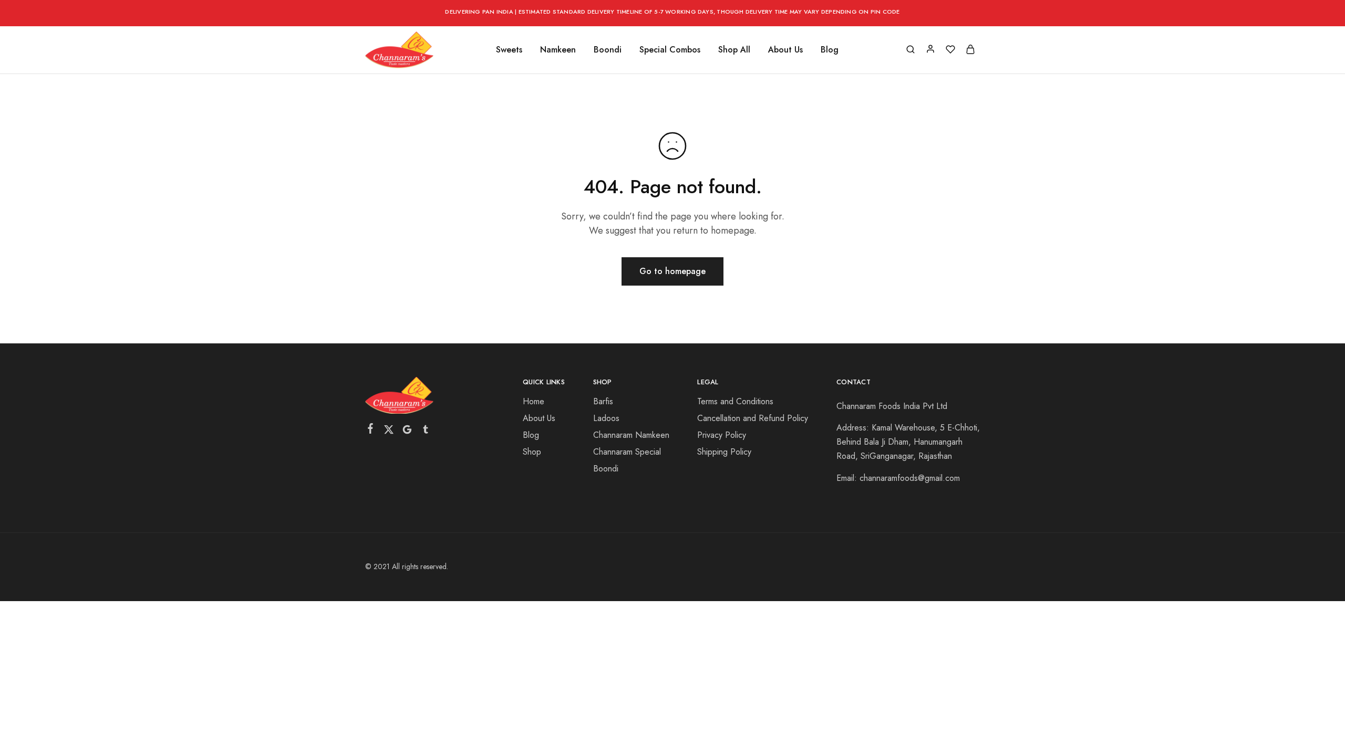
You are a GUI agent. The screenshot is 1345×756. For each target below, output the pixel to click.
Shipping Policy (724, 452)
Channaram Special (627, 452)
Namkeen (558, 50)
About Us (785, 50)
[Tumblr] (426, 431)
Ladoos (606, 418)
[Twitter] (389, 431)
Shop (532, 452)
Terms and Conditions (735, 401)
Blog (830, 50)
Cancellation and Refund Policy (752, 418)
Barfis (603, 401)
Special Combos (669, 50)
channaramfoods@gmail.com (910, 478)
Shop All (734, 50)
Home (533, 401)
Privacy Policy (721, 435)
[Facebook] (370, 430)
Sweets (509, 50)
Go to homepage (672, 271)
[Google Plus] (407, 431)
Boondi (608, 50)
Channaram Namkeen (631, 435)
